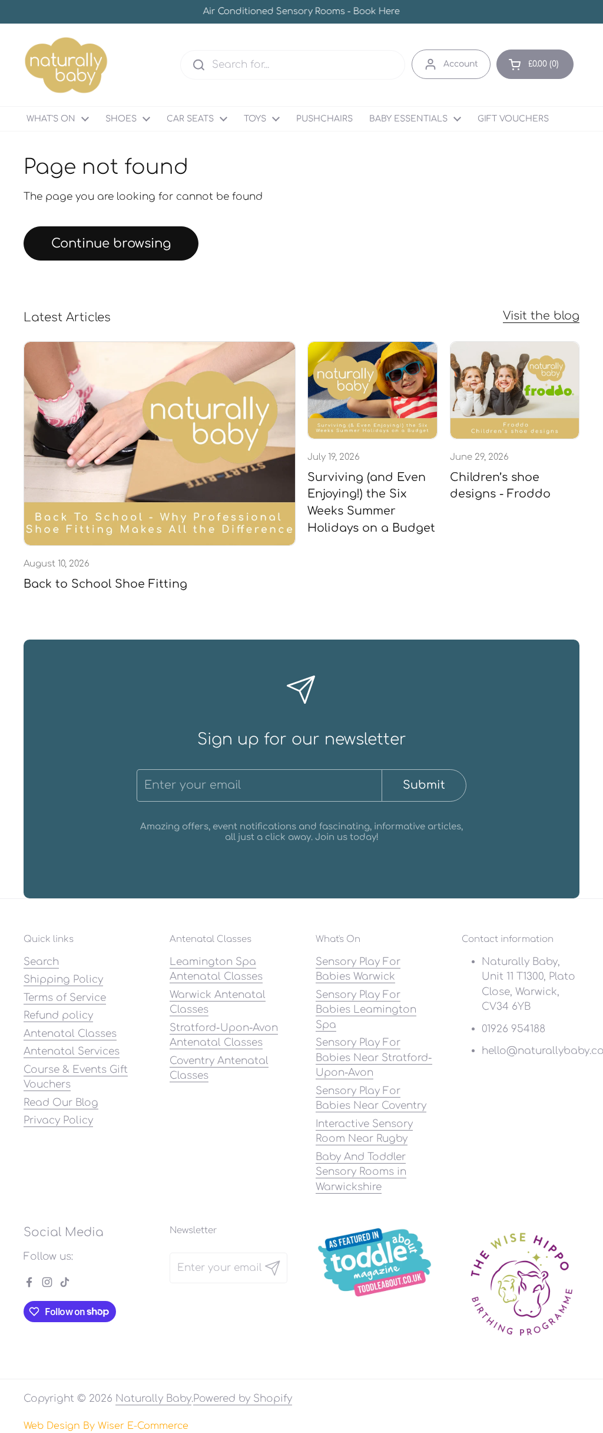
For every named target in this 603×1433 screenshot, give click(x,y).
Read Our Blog (61, 1102)
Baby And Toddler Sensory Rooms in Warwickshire (361, 1171)
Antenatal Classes (70, 1033)
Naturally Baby (153, 1398)
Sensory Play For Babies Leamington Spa (366, 1009)
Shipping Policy (63, 979)
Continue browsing (111, 243)
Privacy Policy (58, 1120)
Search (41, 961)
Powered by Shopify (242, 1398)
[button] (535, 64)
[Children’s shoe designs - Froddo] (514, 390)
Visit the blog (541, 315)
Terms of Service (65, 997)
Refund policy (58, 1015)
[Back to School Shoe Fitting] (160, 443)
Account (460, 64)
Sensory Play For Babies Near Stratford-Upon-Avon (374, 1057)
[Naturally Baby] (66, 64)
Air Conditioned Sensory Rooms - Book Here (301, 12)
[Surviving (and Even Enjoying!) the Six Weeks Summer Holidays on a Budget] (372, 390)
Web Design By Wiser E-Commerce (106, 1426)
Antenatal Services (72, 1051)
